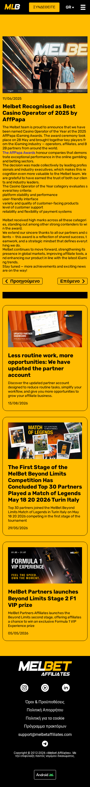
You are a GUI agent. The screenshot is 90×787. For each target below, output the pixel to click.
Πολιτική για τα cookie (45, 718)
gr (68, 7)
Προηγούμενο (25, 281)
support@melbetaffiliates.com (45, 735)
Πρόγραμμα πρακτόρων (45, 726)
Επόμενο (70, 281)
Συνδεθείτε (44, 7)
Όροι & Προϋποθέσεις (45, 702)
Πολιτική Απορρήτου (45, 710)
